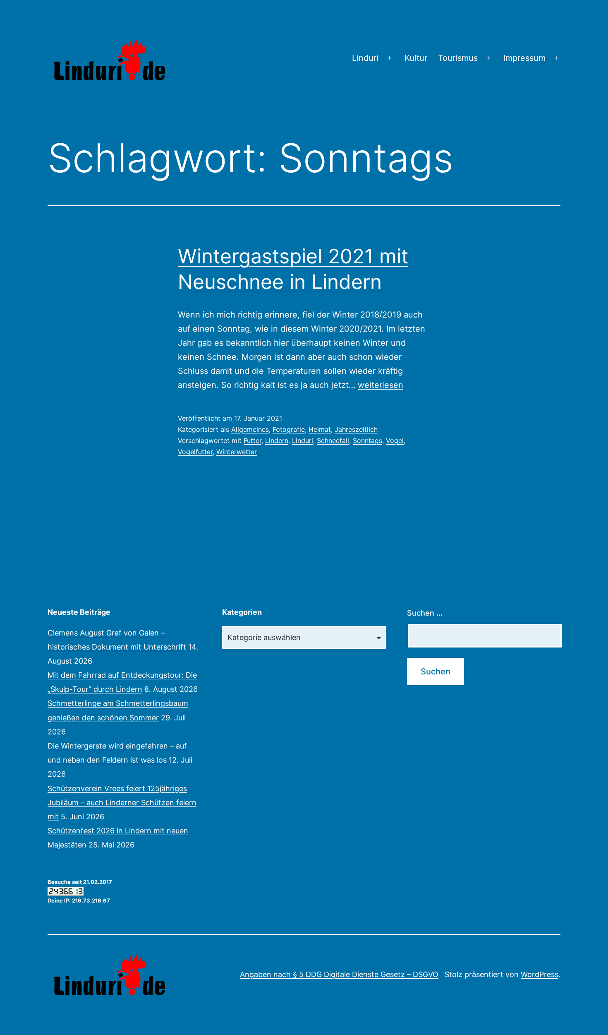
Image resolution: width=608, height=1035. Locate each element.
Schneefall (333, 440)
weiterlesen (380, 385)
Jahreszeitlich (356, 429)
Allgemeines (250, 429)
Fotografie (289, 429)
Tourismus (458, 58)
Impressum (524, 58)
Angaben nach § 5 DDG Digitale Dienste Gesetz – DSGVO (339, 974)
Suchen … (425, 613)
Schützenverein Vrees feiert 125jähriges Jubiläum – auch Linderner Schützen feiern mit (122, 802)
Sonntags (367, 440)
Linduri (365, 58)
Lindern (276, 440)
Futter (252, 440)
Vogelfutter (195, 452)
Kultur (416, 58)
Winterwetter (236, 452)
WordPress (539, 974)
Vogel (395, 440)
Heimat (320, 429)
